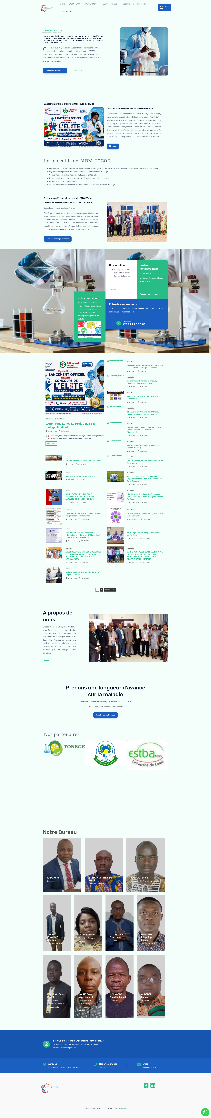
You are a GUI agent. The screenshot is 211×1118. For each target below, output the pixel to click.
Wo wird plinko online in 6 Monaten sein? (83, 461)
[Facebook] (146, 1085)
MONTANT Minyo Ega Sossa (146, 937)
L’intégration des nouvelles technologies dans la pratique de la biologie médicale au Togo (145, 496)
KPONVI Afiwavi (87, 934)
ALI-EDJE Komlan (146, 995)
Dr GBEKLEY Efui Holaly (116, 936)
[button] (164, 7)
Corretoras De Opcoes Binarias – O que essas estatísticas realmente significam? (144, 429)
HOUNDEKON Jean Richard (86, 995)
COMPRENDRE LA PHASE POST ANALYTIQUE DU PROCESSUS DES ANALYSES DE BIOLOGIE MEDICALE (80, 496)
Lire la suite (51, 443)
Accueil (62, 4)
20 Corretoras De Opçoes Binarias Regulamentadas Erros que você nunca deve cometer (144, 478)
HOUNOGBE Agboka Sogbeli (118, 995)
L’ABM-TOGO (74, 4)
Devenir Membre (92, 4)
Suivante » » (109, 590)
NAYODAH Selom (139, 877)
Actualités (49, 418)
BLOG (105, 4)
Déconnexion (128, 4)
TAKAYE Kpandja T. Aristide (52, 937)
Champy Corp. (122, 1108)
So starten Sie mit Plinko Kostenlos (80, 476)
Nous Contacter (66, 11)
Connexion (141, 4)
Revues (114, 4)
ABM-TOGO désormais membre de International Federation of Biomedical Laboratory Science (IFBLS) (82, 535)
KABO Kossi (53, 877)
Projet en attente (58, 418)
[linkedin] (152, 1085)
